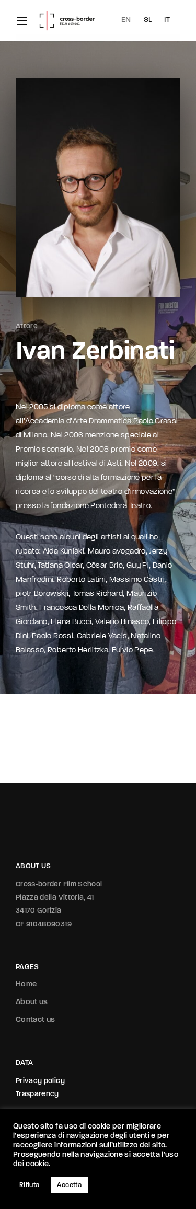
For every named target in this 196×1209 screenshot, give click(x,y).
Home (26, 984)
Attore (27, 326)
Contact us (35, 1020)
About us (32, 1002)
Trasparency (37, 1094)
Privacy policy (40, 1081)
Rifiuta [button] (29, 1185)
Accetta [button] (69, 1185)
